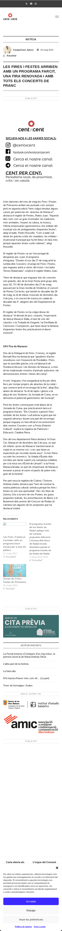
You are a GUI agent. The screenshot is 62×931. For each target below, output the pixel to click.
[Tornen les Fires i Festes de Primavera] (14, 570)
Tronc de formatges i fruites (18, 685)
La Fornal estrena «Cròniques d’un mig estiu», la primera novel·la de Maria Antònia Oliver (29, 655)
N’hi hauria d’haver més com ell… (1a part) (26, 678)
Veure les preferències (31, 919)
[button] (57, 867)
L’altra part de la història (15, 663)
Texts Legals (40, 927)
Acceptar (31, 901)
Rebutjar (31, 910)
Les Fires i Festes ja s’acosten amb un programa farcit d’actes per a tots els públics (14, 543)
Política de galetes (23, 927)
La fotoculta (9, 671)
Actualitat (11, 55)
